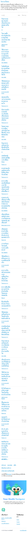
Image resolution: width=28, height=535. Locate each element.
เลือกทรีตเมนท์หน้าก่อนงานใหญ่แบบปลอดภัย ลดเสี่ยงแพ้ (5, 218)
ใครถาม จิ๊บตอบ (5, 1)
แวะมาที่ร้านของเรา (5, 523)
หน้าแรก (3, 465)
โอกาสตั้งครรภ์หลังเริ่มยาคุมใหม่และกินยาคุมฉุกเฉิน (5, 37)
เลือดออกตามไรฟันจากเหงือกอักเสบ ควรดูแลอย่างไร (5, 233)
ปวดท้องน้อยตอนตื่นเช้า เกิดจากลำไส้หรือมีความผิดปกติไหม (5, 330)
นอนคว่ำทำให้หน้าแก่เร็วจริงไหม (5, 419)
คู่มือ (15, 465)
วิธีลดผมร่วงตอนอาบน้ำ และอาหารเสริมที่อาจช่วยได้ (5, 85)
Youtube (18, 521)
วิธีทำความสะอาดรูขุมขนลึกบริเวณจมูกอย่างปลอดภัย (5, 376)
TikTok (18, 519)
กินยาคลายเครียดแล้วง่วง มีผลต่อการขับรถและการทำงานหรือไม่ (5, 347)
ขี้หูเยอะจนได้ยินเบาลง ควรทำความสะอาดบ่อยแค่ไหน (5, 406)
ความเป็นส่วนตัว (23, 530)
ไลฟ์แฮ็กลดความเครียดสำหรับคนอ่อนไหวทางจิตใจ (5, 70)
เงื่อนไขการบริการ (6, 468)
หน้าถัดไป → (4, 459)
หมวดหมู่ (9, 465)
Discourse (9, 474)
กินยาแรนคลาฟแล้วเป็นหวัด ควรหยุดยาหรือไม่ (5, 23)
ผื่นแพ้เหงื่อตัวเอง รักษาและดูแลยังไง (5, 304)
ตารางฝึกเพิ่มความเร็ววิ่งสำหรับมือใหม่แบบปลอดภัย (5, 291)
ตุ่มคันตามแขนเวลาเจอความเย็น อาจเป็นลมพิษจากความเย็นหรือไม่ (5, 448)
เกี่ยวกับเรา (3, 521)
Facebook (18, 524)
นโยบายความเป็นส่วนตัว (7, 470)
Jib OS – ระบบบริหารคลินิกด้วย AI (6, 518)
